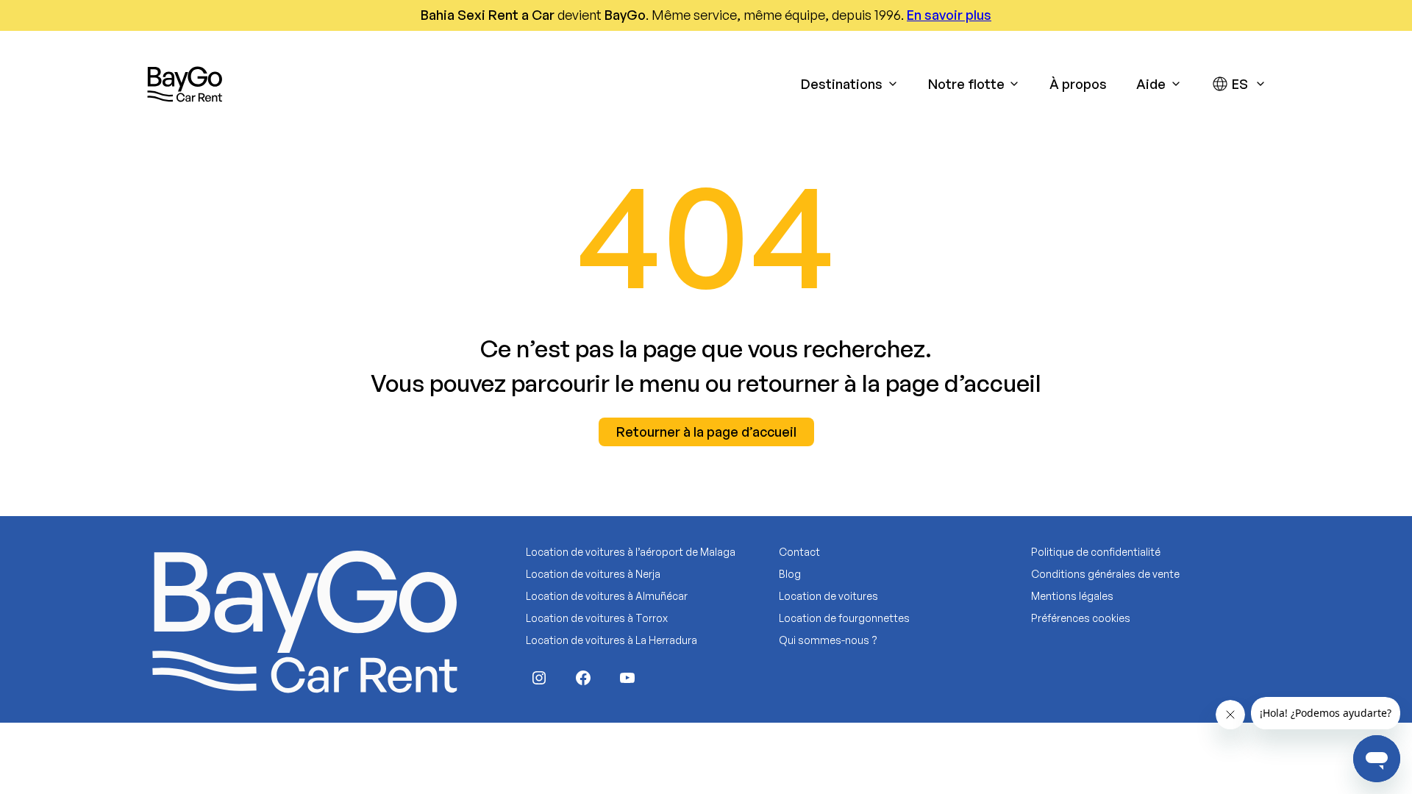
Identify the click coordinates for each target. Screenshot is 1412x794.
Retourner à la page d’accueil (706, 431)
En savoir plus (949, 15)
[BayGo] (185, 83)
